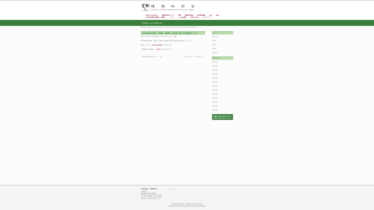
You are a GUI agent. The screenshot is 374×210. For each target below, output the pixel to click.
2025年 (216, 66)
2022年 (216, 78)
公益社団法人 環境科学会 (185, 204)
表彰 (175, 36)
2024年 (216, 70)
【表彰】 (158, 49)
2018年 (216, 94)
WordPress (178, 206)
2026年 (216, 62)
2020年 (216, 86)
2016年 (216, 102)
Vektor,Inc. (196, 206)
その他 (215, 36)
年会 (215, 40)
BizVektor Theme (187, 206)
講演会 (215, 52)
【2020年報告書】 (157, 45)
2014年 (216, 110)
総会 (215, 44)
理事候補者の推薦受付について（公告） (152, 56)
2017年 (216, 98)
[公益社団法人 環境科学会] (169, 10)
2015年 (216, 106)
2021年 (216, 82)
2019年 (216, 90)
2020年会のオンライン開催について (194, 56)
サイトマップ (174, 189)
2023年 (216, 74)
